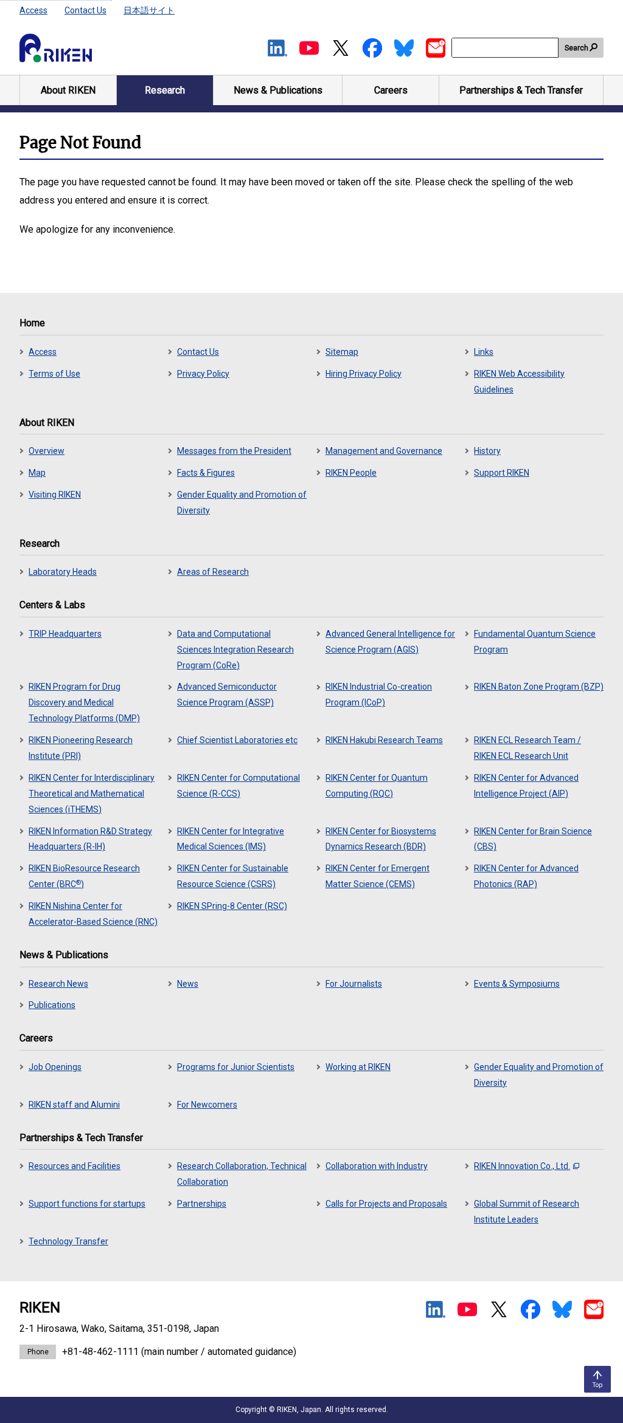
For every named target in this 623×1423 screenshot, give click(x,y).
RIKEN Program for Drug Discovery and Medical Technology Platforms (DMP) (84, 702)
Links (483, 352)
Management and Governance (383, 451)
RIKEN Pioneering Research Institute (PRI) (81, 748)
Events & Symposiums (517, 984)
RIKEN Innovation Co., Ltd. (522, 1166)
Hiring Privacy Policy (363, 374)
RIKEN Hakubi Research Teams (384, 740)
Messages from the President (234, 451)
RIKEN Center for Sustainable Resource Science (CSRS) (232, 876)
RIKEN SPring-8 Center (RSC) (232, 906)
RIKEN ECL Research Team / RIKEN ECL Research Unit (527, 748)
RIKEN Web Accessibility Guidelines (519, 381)
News (187, 984)
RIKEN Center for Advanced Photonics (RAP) (526, 876)
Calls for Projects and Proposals (386, 1204)
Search (576, 48)
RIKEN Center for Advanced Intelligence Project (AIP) (526, 785)
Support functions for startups (87, 1204)
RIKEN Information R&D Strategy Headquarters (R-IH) (90, 839)
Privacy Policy (203, 374)
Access (33, 10)
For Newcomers (207, 1104)
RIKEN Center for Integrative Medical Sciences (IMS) (230, 839)
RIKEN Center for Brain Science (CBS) (533, 839)
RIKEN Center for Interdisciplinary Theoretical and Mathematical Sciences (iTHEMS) (92, 793)
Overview (46, 451)
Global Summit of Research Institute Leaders (526, 1211)
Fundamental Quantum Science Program (535, 641)
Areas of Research (213, 572)
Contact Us (85, 10)
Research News (58, 984)
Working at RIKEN (358, 1067)
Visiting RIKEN (55, 494)
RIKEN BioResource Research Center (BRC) (84, 876)
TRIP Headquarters (65, 634)
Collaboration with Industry (376, 1166)
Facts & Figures (206, 473)
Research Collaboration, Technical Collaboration (242, 1174)
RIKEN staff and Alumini (74, 1104)
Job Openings (55, 1067)
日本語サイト (149, 10)
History (487, 451)
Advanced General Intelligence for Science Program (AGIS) (390, 641)
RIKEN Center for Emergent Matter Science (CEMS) (377, 876)
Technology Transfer (68, 1241)
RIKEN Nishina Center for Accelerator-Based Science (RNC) (93, 914)
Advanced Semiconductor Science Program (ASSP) (227, 694)
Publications (52, 1005)
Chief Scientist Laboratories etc (237, 740)
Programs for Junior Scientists (235, 1067)
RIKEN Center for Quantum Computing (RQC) (376, 785)
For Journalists (353, 984)
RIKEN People (351, 473)
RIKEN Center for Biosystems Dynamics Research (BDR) (380, 839)
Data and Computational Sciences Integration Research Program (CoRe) (235, 649)
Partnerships (201, 1204)
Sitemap (341, 352)
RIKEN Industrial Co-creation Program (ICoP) (378, 694)
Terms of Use (54, 374)
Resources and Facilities (74, 1166)
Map (37, 473)
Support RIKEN (501, 473)
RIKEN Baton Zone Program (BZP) (539, 686)
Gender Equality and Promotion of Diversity (242, 502)
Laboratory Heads (63, 572)
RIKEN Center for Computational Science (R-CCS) (238, 785)
